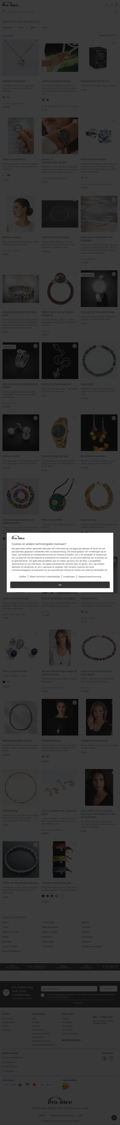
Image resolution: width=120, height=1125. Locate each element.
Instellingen (69, 576)
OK (60, 584)
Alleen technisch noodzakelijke (45, 576)
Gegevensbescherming (89, 576)
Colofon (22, 576)
